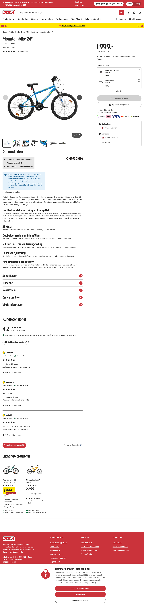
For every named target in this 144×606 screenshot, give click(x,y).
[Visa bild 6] (53, 143)
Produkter (7, 19)
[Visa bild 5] (44, 143)
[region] (72, 585)
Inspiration (23, 19)
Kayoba (5, 44)
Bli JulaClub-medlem (120, 546)
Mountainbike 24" (46, 32)
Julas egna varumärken (90, 546)
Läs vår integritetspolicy (87, 582)
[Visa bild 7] (62, 143)
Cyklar (23, 32)
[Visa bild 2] (16, 143)
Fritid (11, 32)
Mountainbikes (32, 32)
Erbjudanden (62, 19)
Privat (129, 4)
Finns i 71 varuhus (14, 512)
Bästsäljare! (76, 19)
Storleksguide (55, 550)
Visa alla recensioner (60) (14, 445)
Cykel (16, 32)
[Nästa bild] (79, 97)
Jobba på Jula (86, 554)
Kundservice (121, 19)
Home (5, 32)
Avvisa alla (80, 594)
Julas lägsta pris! (93, 19)
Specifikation (10, 276)
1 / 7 (75, 135)
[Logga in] (128, 12)
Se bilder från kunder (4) (17, 342)
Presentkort (79, 5)
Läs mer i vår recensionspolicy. (66, 335)
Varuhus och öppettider (58, 543)
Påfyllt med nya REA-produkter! (73, 26)
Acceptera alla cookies (80, 588)
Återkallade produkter (58, 558)
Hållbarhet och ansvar (89, 550)
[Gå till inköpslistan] (134, 12)
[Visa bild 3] (25, 143)
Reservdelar (9, 290)
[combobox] (71, 12)
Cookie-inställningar (80, 600)
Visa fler (119, 91)
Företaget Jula (86, 543)
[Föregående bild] (5, 97)
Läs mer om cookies (70, 582)
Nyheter (34, 19)
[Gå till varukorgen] (140, 12)
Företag (137, 4)
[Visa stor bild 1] (43, 98)
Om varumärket (11, 297)
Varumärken (47, 19)
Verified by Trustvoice (72, 445)
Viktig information (13, 305)
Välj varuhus (136, 19)
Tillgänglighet (55, 562)
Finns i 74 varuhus (37, 512)
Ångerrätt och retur (56, 554)
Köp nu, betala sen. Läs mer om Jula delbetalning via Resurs (116, 58)
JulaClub (78, 2)
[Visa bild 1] (7, 143)
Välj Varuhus (106, 142)
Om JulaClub (117, 543)
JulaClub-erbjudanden (121, 550)
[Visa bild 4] (34, 143)
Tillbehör (8, 283)
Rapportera (16, 372)
